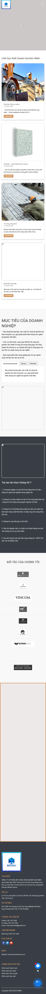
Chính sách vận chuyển (10, 973)
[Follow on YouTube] (11, 943)
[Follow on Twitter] (7, 943)
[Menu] (42, 4)
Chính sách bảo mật (9, 976)
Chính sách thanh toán (9, 968)
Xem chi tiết (8, 116)
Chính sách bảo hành (9, 971)
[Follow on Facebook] (3, 943)
